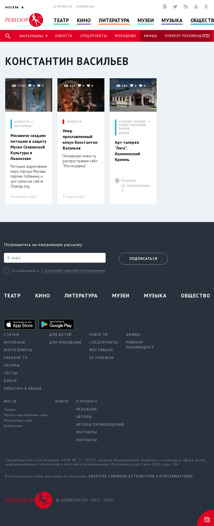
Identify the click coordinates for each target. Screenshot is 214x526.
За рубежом (101, 358)
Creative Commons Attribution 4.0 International (141, 476)
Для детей (60, 334)
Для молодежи (65, 342)
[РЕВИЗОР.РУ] (24, 20)
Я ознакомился (25, 270)
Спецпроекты (93, 36)
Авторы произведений (100, 424)
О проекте (63, 6)
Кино (84, 20)
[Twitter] (175, 6)
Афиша (150, 36)
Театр (61, 20)
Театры (9, 409)
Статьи (11, 334)
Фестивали (101, 350)
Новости (63, 36)
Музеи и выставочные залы (25, 415)
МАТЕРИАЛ (23, 126)
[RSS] (186, 6)
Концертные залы (18, 420)
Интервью (14, 342)
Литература (114, 20)
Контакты (86, 440)
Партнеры (86, 432)
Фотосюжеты (18, 350)
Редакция (86, 409)
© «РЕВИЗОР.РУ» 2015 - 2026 (84, 500)
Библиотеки (13, 425)
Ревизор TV (16, 358)
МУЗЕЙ (124, 133)
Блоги (10, 381)
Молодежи (125, 36)
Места (10, 401)
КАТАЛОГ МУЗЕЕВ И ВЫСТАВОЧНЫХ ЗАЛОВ (132, 125)
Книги (61, 401)
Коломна (135, 185)
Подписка (85, 6)
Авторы (84, 417)
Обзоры (12, 365)
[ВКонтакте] (165, 6)
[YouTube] (196, 6)
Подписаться (143, 258)
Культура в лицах (22, 388)
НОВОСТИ (22, 121)
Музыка (172, 20)
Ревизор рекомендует (186, 36)
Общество (195, 295)
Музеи (146, 20)
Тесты (10, 373)
